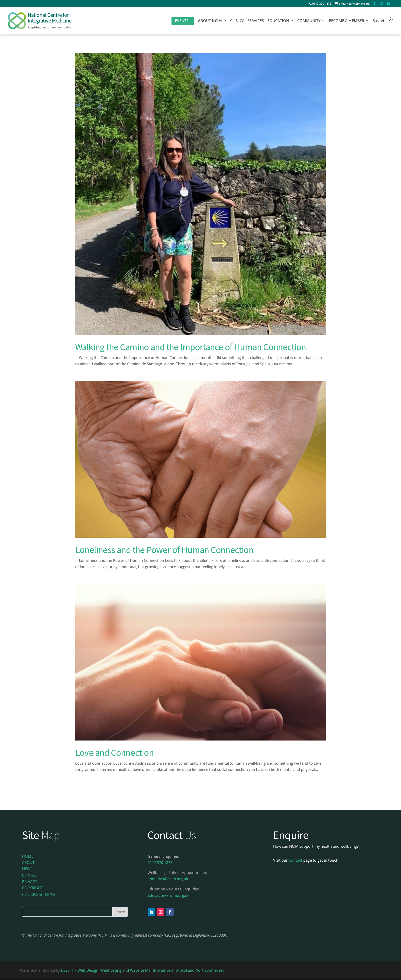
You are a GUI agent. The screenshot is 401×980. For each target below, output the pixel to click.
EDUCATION (278, 21)
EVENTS (181, 20)
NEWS (27, 868)
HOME (27, 856)
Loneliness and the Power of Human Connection (164, 550)
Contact (295, 860)
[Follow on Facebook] (170, 912)
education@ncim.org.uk (168, 895)
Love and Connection (114, 752)
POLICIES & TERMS (38, 894)
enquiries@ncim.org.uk (168, 878)
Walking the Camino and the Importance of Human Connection (190, 347)
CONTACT (30, 875)
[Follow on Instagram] (160, 912)
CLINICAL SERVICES (247, 21)
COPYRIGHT (32, 887)
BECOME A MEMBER (346, 21)
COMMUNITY (308, 21)
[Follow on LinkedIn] (151, 912)
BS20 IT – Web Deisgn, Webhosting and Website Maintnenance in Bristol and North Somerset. (143, 970)
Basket (378, 21)
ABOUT (28, 862)
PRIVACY (29, 881)
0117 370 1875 (321, 4)
